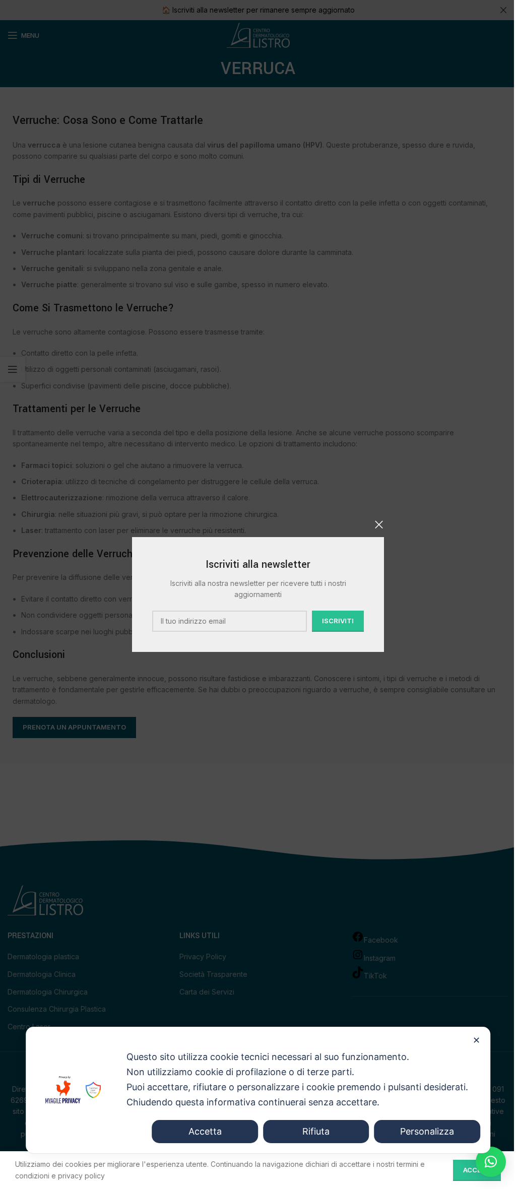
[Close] (379, 524)
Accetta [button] (205, 1131)
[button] (491, 1162)
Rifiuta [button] (316, 1131)
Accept (477, 1170)
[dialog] (258, 1090)
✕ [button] (476, 1040)
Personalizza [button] (427, 1131)
